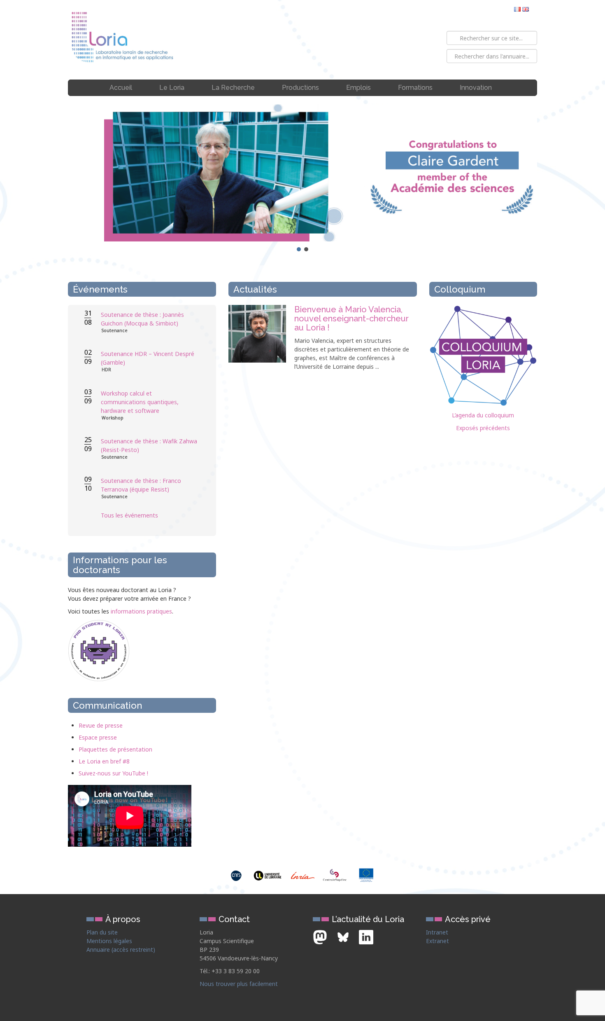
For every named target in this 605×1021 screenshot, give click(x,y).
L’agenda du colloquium (483, 415)
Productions (300, 87)
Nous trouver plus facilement (239, 984)
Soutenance (115, 330)
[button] (302, 172)
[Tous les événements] (150, 531)
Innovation (476, 87)
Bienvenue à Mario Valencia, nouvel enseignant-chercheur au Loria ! (351, 318)
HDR (106, 370)
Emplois (358, 87)
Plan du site (102, 932)
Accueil (120, 87)
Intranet (437, 932)
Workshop (112, 418)
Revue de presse (101, 725)
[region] (302, 178)
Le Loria (171, 87)
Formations (415, 87)
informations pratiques (141, 611)
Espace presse (98, 737)
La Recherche (233, 87)
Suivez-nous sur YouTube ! (113, 773)
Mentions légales (109, 941)
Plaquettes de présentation (115, 749)
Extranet (437, 941)
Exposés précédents (483, 428)
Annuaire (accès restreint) (120, 949)
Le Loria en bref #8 (104, 761)
